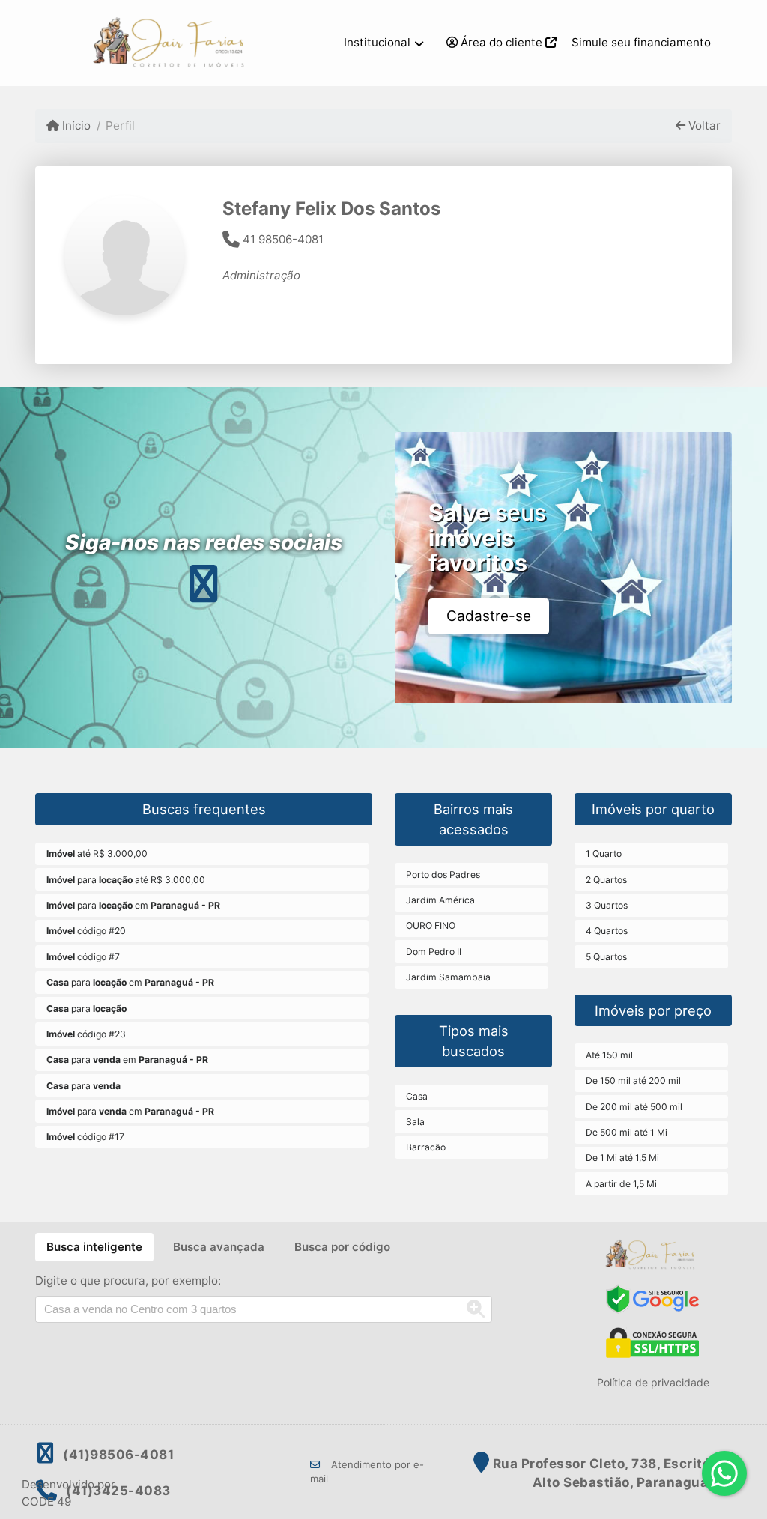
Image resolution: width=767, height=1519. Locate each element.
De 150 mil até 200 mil (633, 1080)
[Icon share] (204, 583)
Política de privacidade (653, 1382)
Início (75, 125)
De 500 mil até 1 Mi (626, 1132)
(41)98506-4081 (118, 1454)
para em (133, 905)
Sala (415, 1121)
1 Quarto (604, 853)
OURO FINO (430, 925)
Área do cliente (501, 42)
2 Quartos (606, 879)
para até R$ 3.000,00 (125, 879)
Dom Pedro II (433, 951)
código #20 (86, 930)
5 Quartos (606, 956)
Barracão (426, 1147)
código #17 (85, 1136)
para (86, 1008)
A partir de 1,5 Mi (621, 1183)
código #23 (86, 1034)
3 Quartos (607, 905)
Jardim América (440, 900)
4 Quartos (607, 930)
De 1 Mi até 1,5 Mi (622, 1157)
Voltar (703, 125)
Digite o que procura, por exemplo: (128, 1280)
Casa (417, 1096)
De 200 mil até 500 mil (634, 1106)
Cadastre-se (488, 616)
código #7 (83, 956)
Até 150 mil (609, 1055)
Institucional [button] (377, 42)
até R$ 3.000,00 (97, 853)
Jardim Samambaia (448, 977)
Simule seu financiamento (641, 42)
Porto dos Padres (443, 874)
